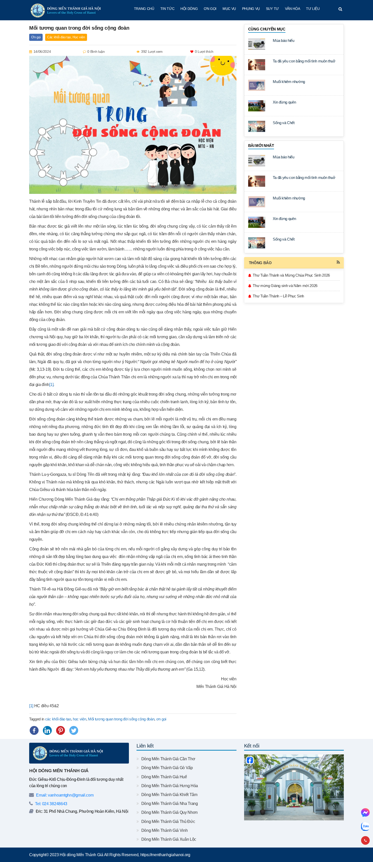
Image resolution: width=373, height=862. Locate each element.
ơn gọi (161, 719)
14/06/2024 (42, 51)
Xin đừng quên (284, 102)
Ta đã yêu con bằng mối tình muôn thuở (304, 61)
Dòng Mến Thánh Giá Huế (163, 777)
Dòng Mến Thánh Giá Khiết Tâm (168, 794)
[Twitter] (73, 730)
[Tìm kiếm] (340, 9)
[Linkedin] (47, 730)
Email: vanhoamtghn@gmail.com (64, 795)
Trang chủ (144, 9)
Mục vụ (229, 9)
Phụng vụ (251, 9)
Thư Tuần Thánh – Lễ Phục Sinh (278, 296)
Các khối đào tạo (59, 37)
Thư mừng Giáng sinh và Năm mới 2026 (285, 285)
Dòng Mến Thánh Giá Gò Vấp (166, 768)
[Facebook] (34, 730)
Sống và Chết (283, 123)
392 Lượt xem (152, 51)
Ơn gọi (210, 9)
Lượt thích (204, 51)
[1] (51, 384)
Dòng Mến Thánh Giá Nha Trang (169, 803)
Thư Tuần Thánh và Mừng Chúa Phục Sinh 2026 (291, 275)
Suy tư (272, 9)
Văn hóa (292, 9)
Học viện (79, 37)
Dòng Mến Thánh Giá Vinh (164, 830)
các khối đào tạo (58, 719)
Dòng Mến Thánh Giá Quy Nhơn (169, 812)
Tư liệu (313, 9)
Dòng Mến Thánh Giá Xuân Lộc (168, 839)
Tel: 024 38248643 (50, 804)
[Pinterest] (60, 730)
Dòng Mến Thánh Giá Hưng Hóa (169, 786)
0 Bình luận (96, 51)
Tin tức (167, 9)
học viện (79, 719)
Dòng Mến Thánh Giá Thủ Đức (167, 821)
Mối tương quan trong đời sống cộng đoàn (121, 719)
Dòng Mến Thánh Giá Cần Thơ (167, 759)
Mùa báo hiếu (283, 40)
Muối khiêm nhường (289, 81)
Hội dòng (189, 9)
